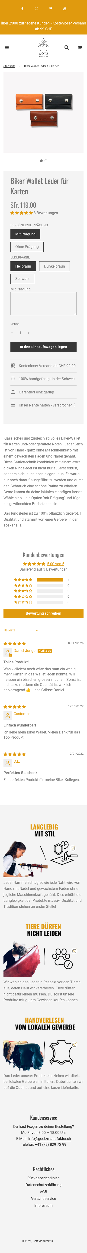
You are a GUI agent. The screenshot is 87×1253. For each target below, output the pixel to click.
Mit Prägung (25, 234)
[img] (14, 643)
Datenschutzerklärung (43, 1185)
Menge (14, 324)
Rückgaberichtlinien (43, 1178)
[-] (12, 333)
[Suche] (66, 47)
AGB (43, 1192)
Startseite (9, 66)
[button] (41, 160)
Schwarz (22, 278)
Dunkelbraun (54, 266)
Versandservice (43, 1198)
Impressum (43, 1205)
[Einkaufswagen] (79, 47)
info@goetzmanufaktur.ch (49, 1138)
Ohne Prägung (27, 246)
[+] (28, 333)
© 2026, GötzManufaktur (37, 1241)
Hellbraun (23, 266)
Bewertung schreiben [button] (43, 613)
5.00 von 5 (55, 564)
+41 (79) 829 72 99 (50, 1144)
